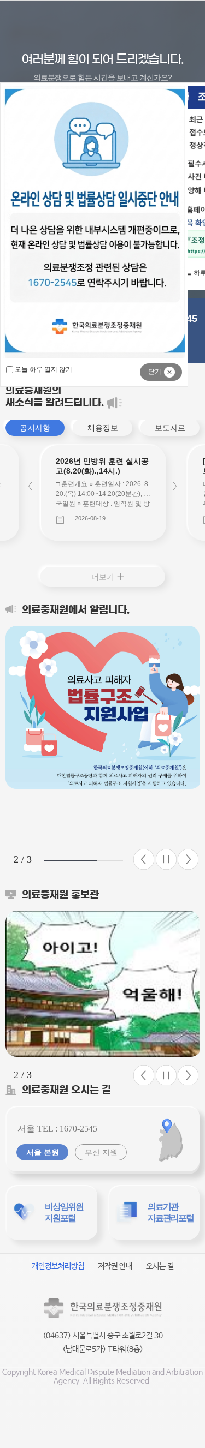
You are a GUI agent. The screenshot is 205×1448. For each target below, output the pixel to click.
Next (175, 486)
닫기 (154, 371)
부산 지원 (101, 1152)
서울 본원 (42, 1152)
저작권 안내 (115, 1266)
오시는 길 (160, 1266)
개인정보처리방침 (58, 1266)
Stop (166, 859)
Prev (30, 486)
